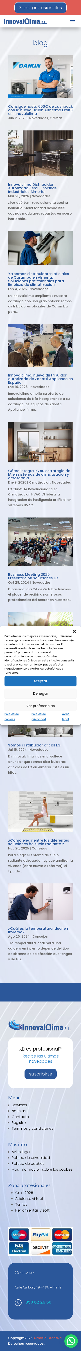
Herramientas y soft (32, 1210)
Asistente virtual (29, 1198)
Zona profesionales (40, 7)
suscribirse (40, 1074)
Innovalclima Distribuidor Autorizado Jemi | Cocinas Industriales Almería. (32, 188)
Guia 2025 (24, 1192)
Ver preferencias (40, 706)
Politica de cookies (28, 1163)
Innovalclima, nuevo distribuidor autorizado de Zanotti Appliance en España (40, 379)
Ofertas (56, 118)
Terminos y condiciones (32, 1128)
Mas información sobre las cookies (42, 1169)
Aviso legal (21, 1151)
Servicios (19, 1105)
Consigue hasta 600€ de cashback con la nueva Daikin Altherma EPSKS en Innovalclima (40, 110)
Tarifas (21, 1204)
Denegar (40, 693)
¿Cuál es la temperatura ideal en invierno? (38, 930)
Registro (19, 1122)
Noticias (19, 1111)
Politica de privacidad (31, 1157)
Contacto (20, 1116)
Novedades (38, 118)
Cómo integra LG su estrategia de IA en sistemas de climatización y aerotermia (39, 474)
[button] (74, 631)
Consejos (39, 848)
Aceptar (40, 681)
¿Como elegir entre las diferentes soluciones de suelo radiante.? (38, 842)
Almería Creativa (48, 1338)
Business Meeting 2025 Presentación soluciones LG (33, 576)
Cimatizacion (39, 482)
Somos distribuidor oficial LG (34, 745)
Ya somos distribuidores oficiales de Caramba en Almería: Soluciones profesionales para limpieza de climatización (38, 279)
